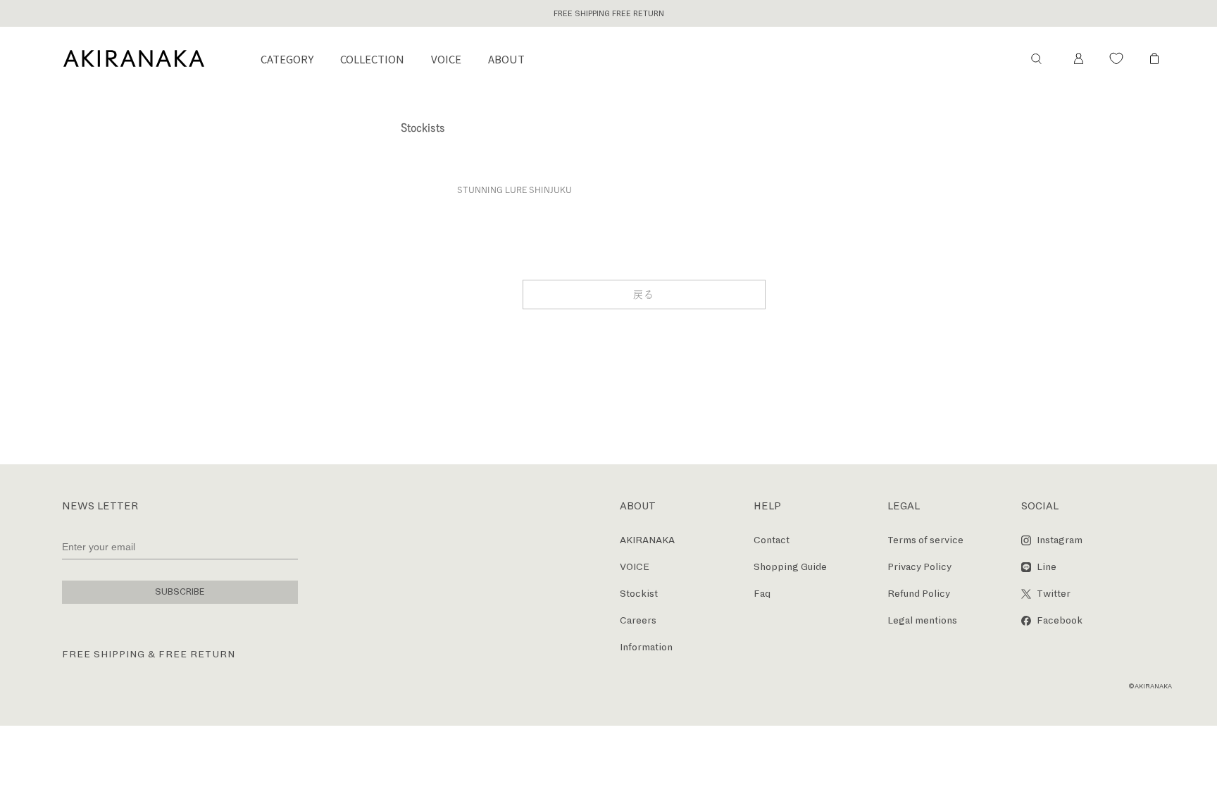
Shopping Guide (790, 567)
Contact (772, 540)
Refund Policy (918, 593)
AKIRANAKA (647, 540)
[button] (1036, 58)
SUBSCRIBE (180, 592)
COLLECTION (372, 58)
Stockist (639, 593)
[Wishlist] (1116, 58)
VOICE (446, 58)
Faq (762, 593)
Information (646, 647)
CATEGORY (287, 58)
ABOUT (506, 58)
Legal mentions (922, 620)
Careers (638, 620)
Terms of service (925, 540)
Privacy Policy (919, 567)
